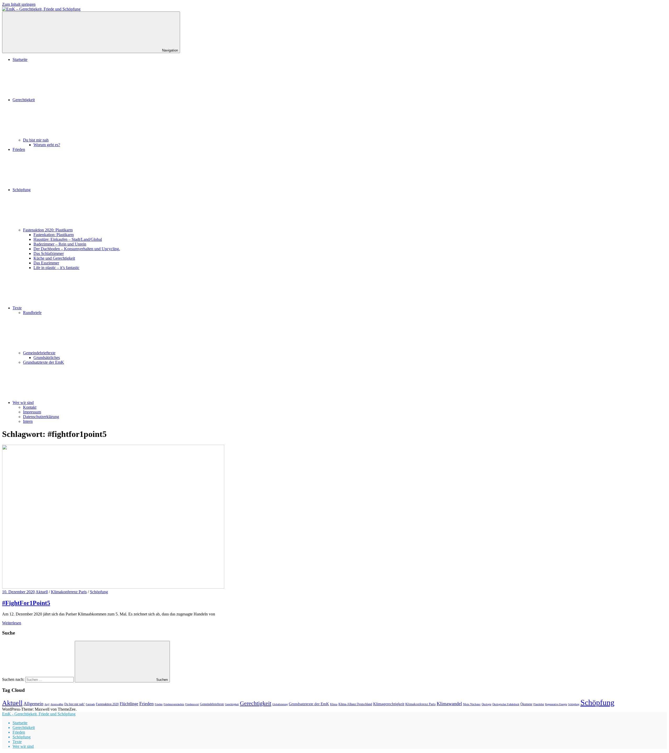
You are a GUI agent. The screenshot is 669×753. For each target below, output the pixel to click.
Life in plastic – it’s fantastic (56, 267)
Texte (17, 308)
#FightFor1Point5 (26, 603)
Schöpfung (22, 189)
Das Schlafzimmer (48, 253)
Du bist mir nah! (74, 704)
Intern (28, 421)
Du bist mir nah (36, 140)
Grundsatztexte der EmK (43, 362)
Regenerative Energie (556, 704)
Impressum (32, 412)
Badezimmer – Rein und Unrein (59, 244)
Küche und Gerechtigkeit (54, 258)
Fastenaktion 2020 (107, 704)
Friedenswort (192, 704)
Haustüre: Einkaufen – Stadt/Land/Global (67, 239)
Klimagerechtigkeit (388, 703)
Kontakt (29, 407)
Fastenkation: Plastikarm (53, 234)
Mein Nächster (472, 704)
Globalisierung (280, 704)
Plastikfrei (538, 704)
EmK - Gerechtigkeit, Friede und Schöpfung (39, 714)
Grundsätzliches (46, 357)
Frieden (19, 149)
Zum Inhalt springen (19, 4)
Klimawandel (449, 703)
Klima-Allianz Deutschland (355, 704)
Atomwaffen (56, 704)
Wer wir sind (23, 402)
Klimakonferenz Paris (69, 592)
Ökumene (526, 704)
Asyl (46, 704)
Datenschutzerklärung (41, 416)
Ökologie (486, 704)
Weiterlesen (11, 623)
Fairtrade (90, 704)
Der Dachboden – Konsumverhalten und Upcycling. (76, 249)
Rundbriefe (32, 312)
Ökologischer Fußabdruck (505, 704)
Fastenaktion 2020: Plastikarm (48, 230)
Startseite (20, 59)
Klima (333, 704)
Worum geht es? (46, 144)
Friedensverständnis (174, 704)
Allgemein (33, 703)
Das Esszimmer (46, 263)
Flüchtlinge (129, 703)
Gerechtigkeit (24, 100)
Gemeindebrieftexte (39, 353)
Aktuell (42, 592)
